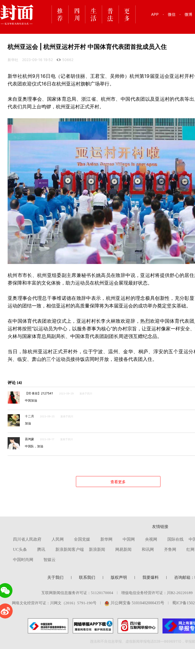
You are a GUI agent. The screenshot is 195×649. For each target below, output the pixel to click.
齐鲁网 (170, 549)
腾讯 (41, 549)
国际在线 (175, 539)
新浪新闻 (97, 549)
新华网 (106, 539)
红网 (190, 549)
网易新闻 (123, 549)
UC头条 (20, 549)
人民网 (58, 539)
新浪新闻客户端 (69, 549)
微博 (188, 14)
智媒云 (49, 559)
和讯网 (148, 549)
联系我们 (87, 577)
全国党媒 (82, 539)
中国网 (129, 539)
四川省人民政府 (27, 539)
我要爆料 (150, 577)
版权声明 (119, 577)
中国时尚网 (23, 559)
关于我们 (55, 577)
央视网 (151, 539)
